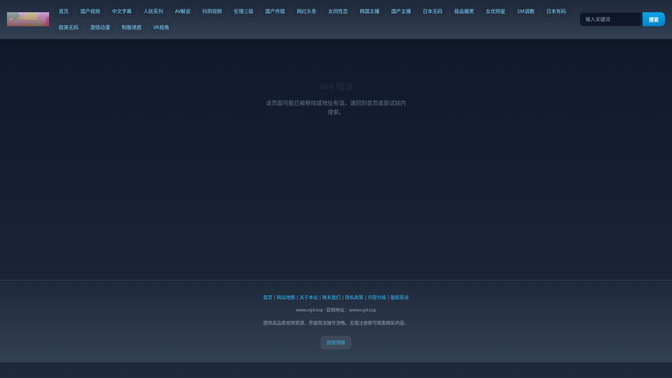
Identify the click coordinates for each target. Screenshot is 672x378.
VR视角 (161, 27)
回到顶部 (336, 342)
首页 (64, 11)
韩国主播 (369, 11)
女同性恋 (338, 11)
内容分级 (377, 297)
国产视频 (90, 11)
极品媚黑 (464, 11)
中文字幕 (122, 11)
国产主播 (401, 11)
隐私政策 (354, 297)
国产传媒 (275, 11)
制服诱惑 (131, 27)
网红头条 (306, 11)
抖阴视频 (212, 11)
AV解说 (182, 11)
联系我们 (331, 297)
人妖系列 (153, 11)
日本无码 (432, 11)
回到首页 (367, 103)
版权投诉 (400, 297)
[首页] (28, 19)
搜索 (654, 19)
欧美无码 (68, 27)
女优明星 (495, 11)
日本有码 (556, 11)
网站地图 (286, 297)
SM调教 (525, 11)
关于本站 (309, 297)
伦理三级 (243, 11)
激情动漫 (100, 27)
